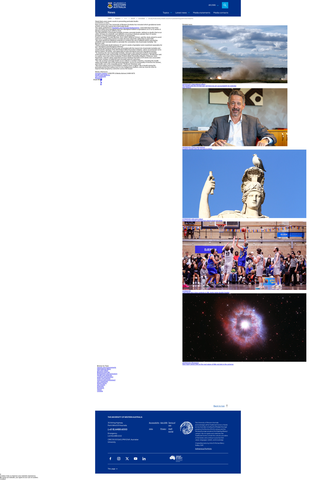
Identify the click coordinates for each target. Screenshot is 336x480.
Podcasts (100, 386)
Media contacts (220, 12)
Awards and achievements (106, 367)
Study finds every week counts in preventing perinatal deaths (170, 18)
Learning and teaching (105, 377)
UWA (110, 18)
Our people (101, 385)
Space (99, 389)
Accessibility (154, 423)
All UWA (212, 5)
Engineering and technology (107, 374)
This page (111, 469)
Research (98, 78)
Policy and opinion (103, 378)
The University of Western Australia (125, 417)
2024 (133, 18)
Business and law (103, 372)
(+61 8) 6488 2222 (115, 436)
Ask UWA (163, 423)
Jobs (151, 429)
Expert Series (102, 383)
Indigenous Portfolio (203, 449)
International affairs (104, 369)
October (141, 18)
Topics (166, 12)
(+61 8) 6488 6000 (117, 429)
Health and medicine (102, 75)
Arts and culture (102, 371)
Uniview (100, 391)
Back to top (219, 406)
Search (225, 5)
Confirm (3, 479)
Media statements (201, 12)
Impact (117, 18)
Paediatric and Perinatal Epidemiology (125, 28)
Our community (100, 76)
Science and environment (106, 380)
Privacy (163, 429)
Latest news (181, 12)
